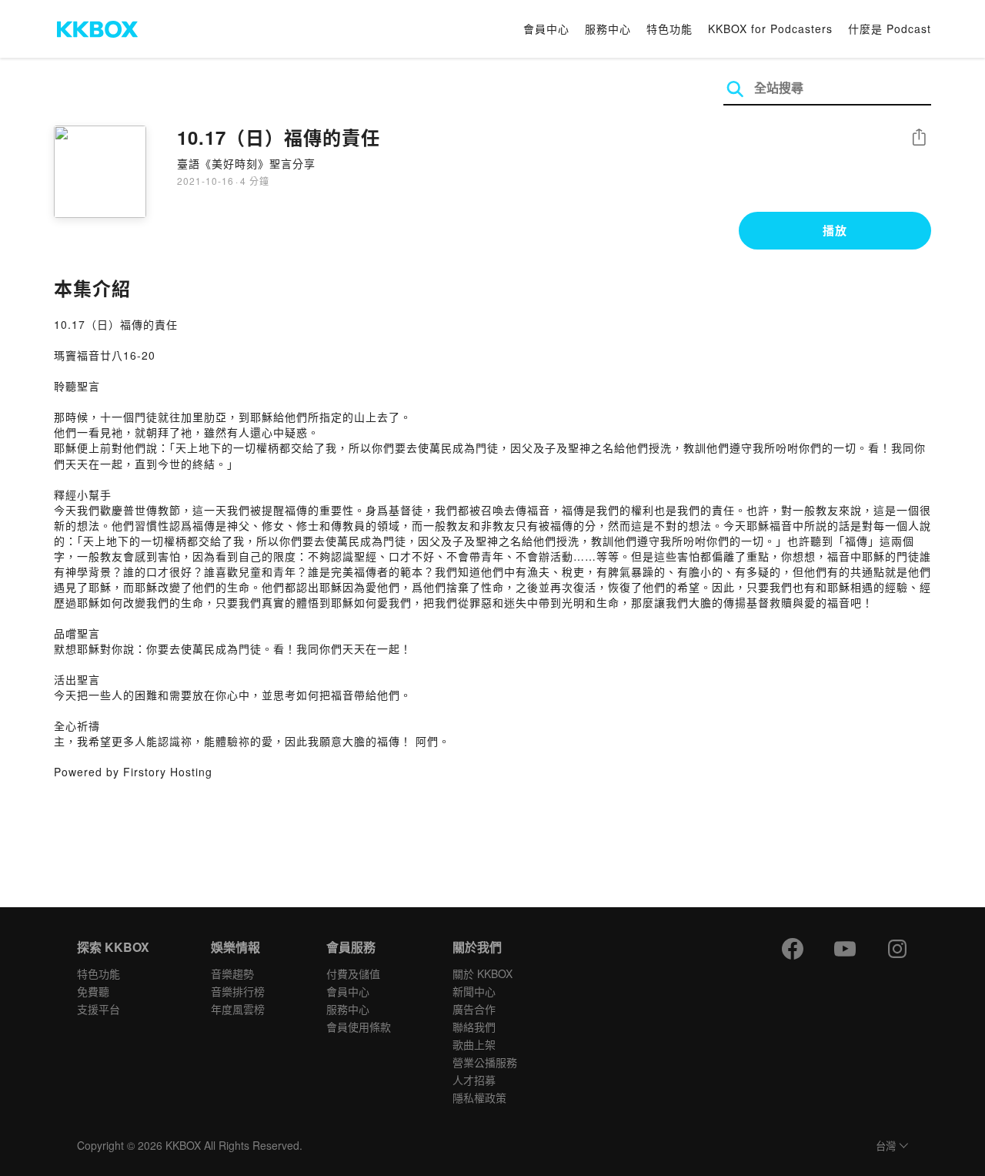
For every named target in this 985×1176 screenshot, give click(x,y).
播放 (835, 230)
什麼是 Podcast (889, 28)
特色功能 (669, 28)
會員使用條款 (358, 1026)
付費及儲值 (353, 973)
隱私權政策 (479, 1097)
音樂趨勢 (232, 973)
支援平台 (98, 1009)
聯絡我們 (474, 1026)
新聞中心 (474, 991)
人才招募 (474, 1079)
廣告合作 (474, 1009)
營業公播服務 (484, 1062)
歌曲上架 (474, 1044)
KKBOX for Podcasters (770, 28)
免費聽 (93, 991)
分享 (919, 138)
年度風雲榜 (238, 1009)
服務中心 (608, 28)
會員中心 (546, 28)
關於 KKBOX (482, 973)
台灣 (886, 1146)
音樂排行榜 (238, 991)
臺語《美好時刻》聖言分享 (246, 163)
